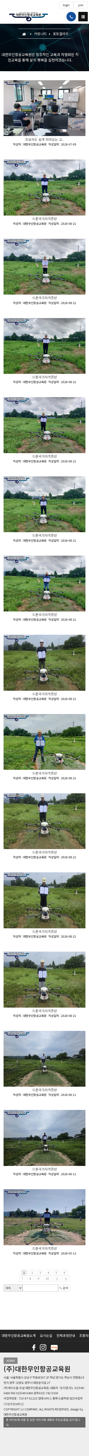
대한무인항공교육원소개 (19, 1335)
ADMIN (10, 1360)
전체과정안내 (65, 1335)
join (80, 5)
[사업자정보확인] (14, 1404)
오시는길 (46, 1335)
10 (47, 1278)
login (66, 5)
